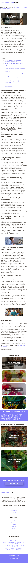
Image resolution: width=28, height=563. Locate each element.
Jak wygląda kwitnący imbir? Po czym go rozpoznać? (14, 460)
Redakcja (14, 510)
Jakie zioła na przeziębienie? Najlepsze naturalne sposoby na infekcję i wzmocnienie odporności (14, 436)
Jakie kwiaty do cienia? (14, 402)
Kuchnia (14, 522)
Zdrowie (14, 530)
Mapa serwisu (14, 558)
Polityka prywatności (14, 555)
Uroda (14, 528)
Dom (14, 520)
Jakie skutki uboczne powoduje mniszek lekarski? (14, 546)
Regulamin (14, 561)
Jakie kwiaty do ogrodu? (14, 376)
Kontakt (14, 512)
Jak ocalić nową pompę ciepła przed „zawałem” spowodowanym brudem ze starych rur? (14, 363)
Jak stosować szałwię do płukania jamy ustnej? (14, 543)
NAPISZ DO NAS (14, 483)
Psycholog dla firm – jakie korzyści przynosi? (13, 64)
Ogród (14, 524)
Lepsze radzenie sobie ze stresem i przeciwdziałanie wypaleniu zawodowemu (14, 67)
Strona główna (3, 7)
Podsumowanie (8, 86)
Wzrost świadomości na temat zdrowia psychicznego (12, 61)
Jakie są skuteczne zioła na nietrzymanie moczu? (14, 549)
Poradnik (10, 7)
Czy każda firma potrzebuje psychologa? (11, 81)
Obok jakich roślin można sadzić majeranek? (14, 539)
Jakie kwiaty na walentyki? (14, 389)
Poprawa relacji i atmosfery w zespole (15, 73)
